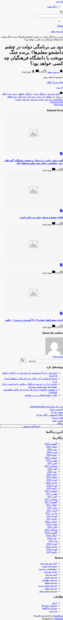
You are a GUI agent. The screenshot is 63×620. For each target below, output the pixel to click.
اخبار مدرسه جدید (48, 563)
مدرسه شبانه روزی (47, 585)
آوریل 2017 (52, 510)
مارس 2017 (51, 513)
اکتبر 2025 (52, 463)
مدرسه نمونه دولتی (48, 591)
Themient (58, 618)
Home (60, 26)
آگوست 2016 (51, 532)
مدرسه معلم (57, 31)
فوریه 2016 (51, 549)
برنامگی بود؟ (40, 94)
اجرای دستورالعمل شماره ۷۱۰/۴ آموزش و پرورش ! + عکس (34, 320)
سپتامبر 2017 (50, 499)
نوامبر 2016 (51, 524)
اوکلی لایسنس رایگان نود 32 (49, 415)
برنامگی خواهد (26, 94)
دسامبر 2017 (51, 491)
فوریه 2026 (51, 452)
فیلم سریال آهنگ (55, 82)
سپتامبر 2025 (50, 466)
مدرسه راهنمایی (49, 580)
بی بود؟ (59, 96)
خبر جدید (40, 96)
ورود (55, 602)
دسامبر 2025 (51, 457)
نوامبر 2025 (51, 460)
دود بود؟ (31, 96)
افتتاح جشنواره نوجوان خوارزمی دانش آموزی (41, 217)
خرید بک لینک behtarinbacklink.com (46, 406)
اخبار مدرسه (53, 94)
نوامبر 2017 (51, 493)
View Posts (58, 356)
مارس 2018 (51, 482)
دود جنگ (22, 96)
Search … (30, 361)
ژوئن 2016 (52, 538)
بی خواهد (50, 96)
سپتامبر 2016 (50, 530)
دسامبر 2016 (51, 521)
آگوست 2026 (51, 444)
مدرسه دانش (51, 577)
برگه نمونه (52, 6)
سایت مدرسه (37, 99)
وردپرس (53, 611)
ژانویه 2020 (51, 474)
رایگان (60, 423)
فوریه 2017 (51, 516)
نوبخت (18, 99)
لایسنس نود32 (56, 409)
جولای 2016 (51, 535)
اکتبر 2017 (52, 496)
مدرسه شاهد (51, 583)
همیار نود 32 (57, 417)
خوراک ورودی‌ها (49, 605)
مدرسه (59, 1)
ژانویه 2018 (51, 488)
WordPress (58, 616)
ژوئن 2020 (52, 471)
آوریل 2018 (52, 480)
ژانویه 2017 (51, 518)
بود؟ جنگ (6, 94)
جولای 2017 (51, 505)
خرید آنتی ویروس (31, 426)
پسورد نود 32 (57, 412)
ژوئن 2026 (52, 449)
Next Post (58, 104)
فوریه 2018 (51, 485)
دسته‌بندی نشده (49, 566)
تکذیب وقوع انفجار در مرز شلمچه (41, 395)
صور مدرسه (51, 574)
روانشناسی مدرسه (54, 99)
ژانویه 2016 (51, 552)
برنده (15, 94)
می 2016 (53, 541)
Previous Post (56, 102)
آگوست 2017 (51, 502)
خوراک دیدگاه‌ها (49, 608)
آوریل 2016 (52, 543)
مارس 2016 (51, 546)
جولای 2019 (51, 477)
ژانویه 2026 (51, 455)
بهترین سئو (58, 420)
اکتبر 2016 (52, 527)
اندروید (60, 87)
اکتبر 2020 (52, 469)
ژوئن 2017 (52, 507)
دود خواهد (12, 96)
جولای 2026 (51, 446)
